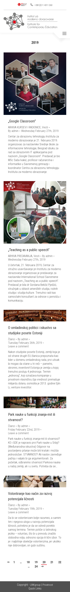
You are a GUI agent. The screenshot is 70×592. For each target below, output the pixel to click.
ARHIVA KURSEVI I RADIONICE (24, 127)
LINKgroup (35, 584)
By (13, 131)
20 (44, 562)
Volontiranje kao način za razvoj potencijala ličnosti (30, 496)
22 (59, 562)
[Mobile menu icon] (64, 33)
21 (51, 562)
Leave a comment (18, 346)
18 (28, 562)
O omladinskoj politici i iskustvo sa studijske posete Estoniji (32, 330)
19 (36, 562)
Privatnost (48, 584)
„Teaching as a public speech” (29, 250)
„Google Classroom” (22, 121)
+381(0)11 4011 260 (43, 5)
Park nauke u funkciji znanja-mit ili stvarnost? (31, 417)
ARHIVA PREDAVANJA (20, 256)
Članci (11, 339)
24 (36, 566)
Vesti (45, 127)
